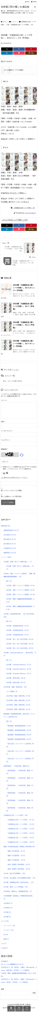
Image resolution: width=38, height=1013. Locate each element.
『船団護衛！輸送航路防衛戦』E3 (18, 735)
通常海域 (5, 526)
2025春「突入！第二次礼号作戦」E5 (19, 644)
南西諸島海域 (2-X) (11, 530)
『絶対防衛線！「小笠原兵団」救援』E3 (19, 786)
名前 (3, 421)
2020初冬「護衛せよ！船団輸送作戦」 (18, 891)
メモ (3, 943)
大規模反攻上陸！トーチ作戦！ (16, 815)
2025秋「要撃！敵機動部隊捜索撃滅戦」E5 (20, 607)
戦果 (6, 939)
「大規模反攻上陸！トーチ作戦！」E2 (20, 824)
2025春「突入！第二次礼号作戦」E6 (19, 648)
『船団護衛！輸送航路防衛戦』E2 (18, 730)
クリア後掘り (11, 691)
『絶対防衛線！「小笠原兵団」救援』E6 (19, 809)
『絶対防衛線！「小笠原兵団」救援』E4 (19, 794)
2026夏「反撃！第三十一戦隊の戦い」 (18, 561)
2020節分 (8, 903)
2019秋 (7, 912)
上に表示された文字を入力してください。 (15, 478)
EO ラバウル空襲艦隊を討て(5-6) (12, 964)
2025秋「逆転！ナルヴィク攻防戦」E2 (20, 590)
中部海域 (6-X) (10, 548)
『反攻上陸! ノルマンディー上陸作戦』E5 (20, 745)
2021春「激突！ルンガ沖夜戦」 (16, 887)
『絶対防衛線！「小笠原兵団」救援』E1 (19, 772)
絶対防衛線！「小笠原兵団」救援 (16, 766)
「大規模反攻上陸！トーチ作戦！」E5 (20, 837)
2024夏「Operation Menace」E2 (18, 669)
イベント (13, 21)
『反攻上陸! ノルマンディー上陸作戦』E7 (20, 760)
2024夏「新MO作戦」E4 (15, 678)
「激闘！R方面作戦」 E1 (15, 851)
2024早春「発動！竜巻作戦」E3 (18, 705)
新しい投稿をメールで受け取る (11, 496)
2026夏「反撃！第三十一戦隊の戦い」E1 (20, 567)
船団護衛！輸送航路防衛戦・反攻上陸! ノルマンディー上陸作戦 (19, 715)
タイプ (5, 921)
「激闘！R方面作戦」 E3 (15, 860)
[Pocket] (19, 53)
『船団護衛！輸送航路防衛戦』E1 (18, 726)
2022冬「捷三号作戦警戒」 (14, 873)
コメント (4, 400)
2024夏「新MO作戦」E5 (15, 682)
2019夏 (7, 917)
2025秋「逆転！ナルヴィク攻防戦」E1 (20, 585)
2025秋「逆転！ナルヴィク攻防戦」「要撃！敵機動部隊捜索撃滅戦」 (19, 575)
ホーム (5, 21)
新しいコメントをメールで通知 (11, 490)
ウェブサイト (5, 440)
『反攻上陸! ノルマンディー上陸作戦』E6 (20, 752)
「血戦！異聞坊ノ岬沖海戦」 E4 (18, 864)
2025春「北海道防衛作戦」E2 (17, 630)
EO (6, 934)
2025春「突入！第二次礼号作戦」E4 (19, 639)
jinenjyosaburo (30, 213)
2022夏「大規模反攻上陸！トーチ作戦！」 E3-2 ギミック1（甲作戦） (24, 287)
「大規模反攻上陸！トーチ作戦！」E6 (20, 842)
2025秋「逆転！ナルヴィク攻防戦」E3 (20, 594)
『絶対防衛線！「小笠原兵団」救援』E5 (19, 801)
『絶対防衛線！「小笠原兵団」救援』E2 (19, 779)
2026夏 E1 (4, 961)
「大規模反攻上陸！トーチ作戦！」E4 (20, 833)
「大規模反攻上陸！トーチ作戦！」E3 (21, 24)
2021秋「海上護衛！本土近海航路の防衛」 (19, 878)
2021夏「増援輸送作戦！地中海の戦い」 (19, 882)
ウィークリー (9, 925)
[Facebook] (19, 49)
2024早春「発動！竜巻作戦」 (15, 687)
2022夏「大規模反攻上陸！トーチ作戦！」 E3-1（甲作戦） (23, 306)
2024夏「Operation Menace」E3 (18, 673)
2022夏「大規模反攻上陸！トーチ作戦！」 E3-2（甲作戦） (23, 325)
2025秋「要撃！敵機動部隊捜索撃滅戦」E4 (20, 600)
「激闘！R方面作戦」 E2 (15, 855)
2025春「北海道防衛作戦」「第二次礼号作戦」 (19, 615)
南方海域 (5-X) (10, 544)
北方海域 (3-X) (10, 535)
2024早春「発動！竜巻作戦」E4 (18, 709)
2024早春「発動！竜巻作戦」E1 (18, 696)
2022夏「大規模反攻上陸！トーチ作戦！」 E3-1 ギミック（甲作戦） (24, 343)
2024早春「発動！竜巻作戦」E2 (18, 700)
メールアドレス (6, 431)
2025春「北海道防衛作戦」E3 (17, 635)
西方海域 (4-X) (10, 539)
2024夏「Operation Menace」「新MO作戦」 (20, 654)
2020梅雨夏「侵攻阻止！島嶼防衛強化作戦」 (19, 897)
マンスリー (8, 930)
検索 (2, 989)
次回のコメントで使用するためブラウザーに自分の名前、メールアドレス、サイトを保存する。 (20, 468)
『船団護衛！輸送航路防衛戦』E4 (18, 739)
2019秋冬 (8, 908)
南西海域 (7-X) (10, 553)
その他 (4, 948)
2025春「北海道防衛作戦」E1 (17, 626)
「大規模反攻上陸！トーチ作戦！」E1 (20, 820)
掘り (9, 581)
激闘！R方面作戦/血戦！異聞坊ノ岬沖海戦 (19, 846)
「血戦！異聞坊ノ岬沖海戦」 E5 (18, 869)
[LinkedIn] (7, 53)
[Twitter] (7, 49)
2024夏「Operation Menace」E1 (18, 664)
